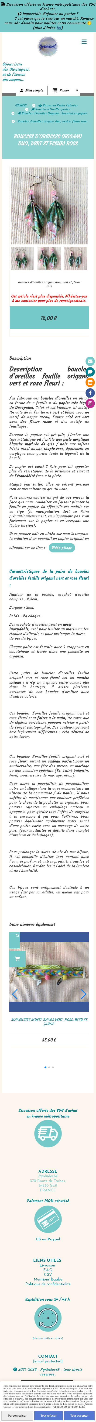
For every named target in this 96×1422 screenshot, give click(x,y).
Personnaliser (17, 1415)
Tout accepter (79, 1415)
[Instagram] (90, 403)
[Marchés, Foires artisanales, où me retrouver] (90, 382)
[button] (81, 258)
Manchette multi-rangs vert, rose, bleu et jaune (49, 1022)
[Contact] (90, 361)
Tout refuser (49, 1415)
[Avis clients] (90, 372)
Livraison (48, 1265)
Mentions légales (48, 1279)
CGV (48, 1275)
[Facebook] (90, 393)
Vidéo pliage (62, 548)
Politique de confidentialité (48, 1284)
